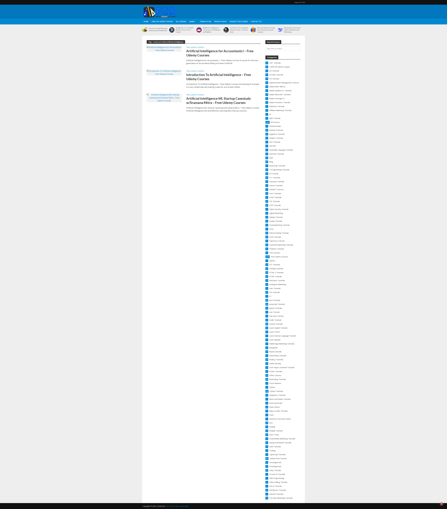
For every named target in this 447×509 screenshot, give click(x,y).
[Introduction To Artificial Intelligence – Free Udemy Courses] (164, 72)
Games (192, 21)
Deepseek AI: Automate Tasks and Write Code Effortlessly (292, 30)
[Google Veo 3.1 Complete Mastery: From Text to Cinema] (171, 30)
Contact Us (256, 21)
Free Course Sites (172, 506)
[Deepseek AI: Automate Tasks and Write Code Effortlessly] (280, 30)
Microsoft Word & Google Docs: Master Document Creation (266, 30)
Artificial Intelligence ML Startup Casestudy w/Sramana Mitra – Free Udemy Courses (218, 100)
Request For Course (239, 21)
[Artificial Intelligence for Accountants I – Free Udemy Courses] (164, 48)
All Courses (181, 21)
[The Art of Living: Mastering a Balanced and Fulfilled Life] (144, 29)
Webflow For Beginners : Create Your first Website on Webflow (211, 30)
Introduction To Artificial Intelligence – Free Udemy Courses (218, 77)
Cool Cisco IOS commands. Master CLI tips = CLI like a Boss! (239, 30)
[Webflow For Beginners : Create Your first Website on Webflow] (199, 30)
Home (146, 21)
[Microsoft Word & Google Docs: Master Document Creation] (253, 30)
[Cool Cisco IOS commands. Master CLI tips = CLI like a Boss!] (226, 30)
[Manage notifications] (441, 504)
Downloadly (183, 506)
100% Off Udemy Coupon (162, 21)
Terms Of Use (205, 21)
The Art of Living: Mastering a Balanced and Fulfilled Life (158, 29)
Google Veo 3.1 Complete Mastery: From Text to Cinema (184, 30)
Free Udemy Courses (195, 47)
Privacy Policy (220, 21)
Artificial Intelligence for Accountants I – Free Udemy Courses (220, 53)
